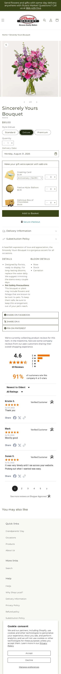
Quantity (6, 138)
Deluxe (26, 132)
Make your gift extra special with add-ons (25, 164)
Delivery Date (9, 148)
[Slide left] (24, 102)
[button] (44, 20)
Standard (10, 132)
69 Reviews (21, 367)
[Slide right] (37, 102)
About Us (10, 550)
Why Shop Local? (14, 592)
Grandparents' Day (15, 531)
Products (10, 544)
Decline (29, 660)
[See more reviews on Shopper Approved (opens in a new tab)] (24, 418)
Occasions (11, 537)
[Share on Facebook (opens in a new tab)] (14, 418)
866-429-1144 (33, 8)
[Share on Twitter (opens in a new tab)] (19, 418)
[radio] (44, 355)
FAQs (8, 586)
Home (5, 35)
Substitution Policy (15, 618)
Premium (42, 132)
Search (9, 568)
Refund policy (12, 611)
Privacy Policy (13, 605)
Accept (29, 653)
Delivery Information (16, 599)
